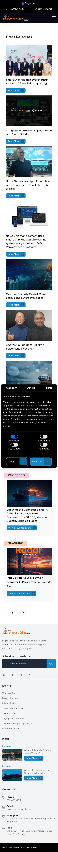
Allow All (36, 461)
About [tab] (48, 388)
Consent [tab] (11, 388)
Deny (12, 461)
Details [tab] (31, 388)
